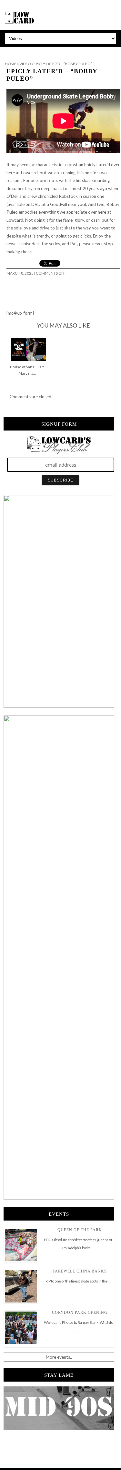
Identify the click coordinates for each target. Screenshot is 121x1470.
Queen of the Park (79, 1230)
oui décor (9, 51)
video (25, 64)
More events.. (59, 1357)
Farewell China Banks (80, 1271)
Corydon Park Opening (79, 1312)
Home (10, 64)
